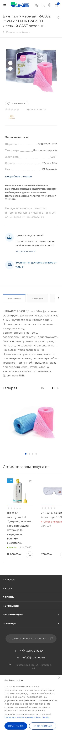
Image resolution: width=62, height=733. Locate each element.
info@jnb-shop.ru (33, 657)
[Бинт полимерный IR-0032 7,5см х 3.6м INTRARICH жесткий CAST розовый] (31, 69)
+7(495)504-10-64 (32, 651)
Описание (14, 298)
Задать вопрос (26, 251)
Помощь (9, 623)
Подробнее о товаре (18, 176)
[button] (26, 454)
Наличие (38, 298)
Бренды (8, 597)
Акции (8, 588)
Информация (13, 614)
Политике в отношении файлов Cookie (26, 717)
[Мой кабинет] (49, 5)
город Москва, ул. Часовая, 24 (33, 666)
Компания (11, 605)
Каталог (9, 579)
